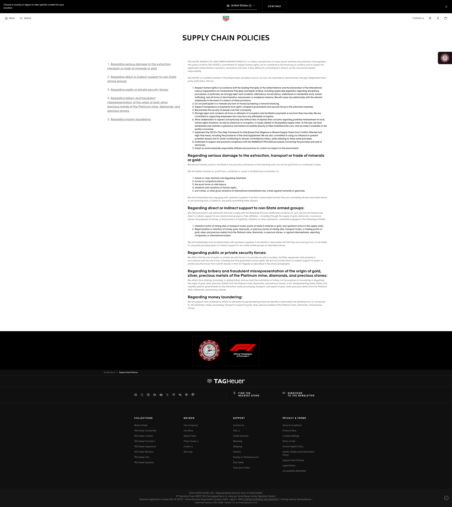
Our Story (188, 431)
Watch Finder (141, 425)
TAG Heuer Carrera (143, 436)
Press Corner (190, 441)
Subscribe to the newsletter (301, 394)
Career (187, 447)
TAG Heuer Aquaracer (145, 447)
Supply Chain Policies (293, 460)
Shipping (237, 447)
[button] (438, 18)
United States (239, 5)
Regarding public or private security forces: (139, 90)
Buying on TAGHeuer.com (245, 457)
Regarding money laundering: (131, 119)
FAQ (235, 431)
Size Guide (238, 463)
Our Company (191, 425)
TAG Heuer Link (141, 457)
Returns (237, 452)
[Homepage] (226, 18)
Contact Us (238, 425)
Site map (188, 452)
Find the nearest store (249, 394)
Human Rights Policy (292, 447)
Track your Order (241, 468)
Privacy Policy (289, 431)
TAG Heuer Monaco (144, 452)
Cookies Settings (290, 436)
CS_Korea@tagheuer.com (244, 503)
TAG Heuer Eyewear (144, 463)
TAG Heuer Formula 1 (144, 441)
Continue (277, 6)
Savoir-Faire (190, 436)
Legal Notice (288, 466)
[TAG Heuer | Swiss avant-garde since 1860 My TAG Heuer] (226, 381)
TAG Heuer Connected (145, 431)
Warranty (237, 441)
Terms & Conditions (292, 425)
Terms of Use (288, 441)
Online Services (240, 436)
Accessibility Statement (294, 471)
